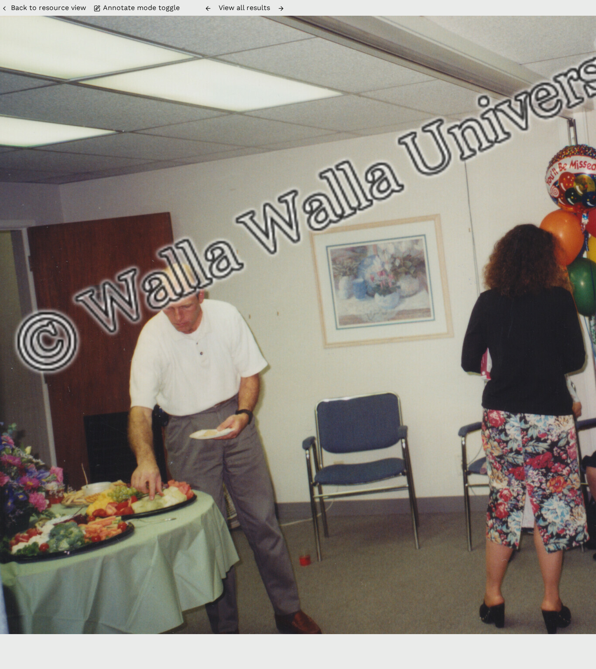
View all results (244, 7)
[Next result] (281, 8)
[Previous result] (208, 8)
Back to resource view (48, 7)
